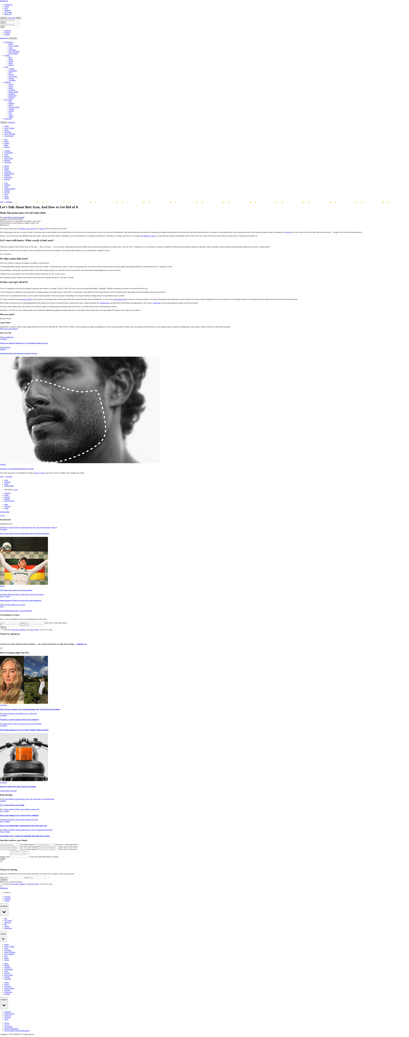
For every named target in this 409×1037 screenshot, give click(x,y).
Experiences (8, 4)
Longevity (12, 90)
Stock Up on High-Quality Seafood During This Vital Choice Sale (23, 826)
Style (6, 8)
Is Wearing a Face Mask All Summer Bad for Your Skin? (17, 469)
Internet (11, 65)
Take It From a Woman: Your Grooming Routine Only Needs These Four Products (24, 533)
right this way (81, 644)
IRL (5, 924)
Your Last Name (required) (29, 849)
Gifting (11, 117)
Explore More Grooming (8, 791)
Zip (21, 625)
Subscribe (11, 18)
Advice (11, 84)
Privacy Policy (34, 630)
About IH (7, 1012)
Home (11, 105)
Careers (6, 1025)
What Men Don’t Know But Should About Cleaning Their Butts (18, 353)
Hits (5, 919)
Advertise (7, 1017)
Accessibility (8, 1027)
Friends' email (4, 857)
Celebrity (12, 69)
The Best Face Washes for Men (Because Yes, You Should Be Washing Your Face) (24, 343)
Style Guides (13, 76)
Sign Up (3, 627)
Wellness (7, 10)
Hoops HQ (8, 14)
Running (11, 98)
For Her (11, 111)
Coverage (7, 922)
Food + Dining (14, 46)
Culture (6, 6)
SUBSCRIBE (9, 486)
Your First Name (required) (29, 847)
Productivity (13, 96)
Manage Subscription (11, 1029)
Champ (6, 926)
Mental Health (13, 92)
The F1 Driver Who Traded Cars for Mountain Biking (16, 590)
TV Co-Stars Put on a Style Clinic (12, 805)
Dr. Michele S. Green (148, 236)
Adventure (12, 50)
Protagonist (8, 928)
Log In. (15, 489)
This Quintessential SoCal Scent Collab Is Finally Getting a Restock (24, 730)
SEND (3, 859)
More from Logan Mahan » (9, 329)
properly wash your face (27, 229)
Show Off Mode (14, 52)
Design (11, 61)
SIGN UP (4, 880)
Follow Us (4, 18)
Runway (11, 75)
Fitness (11, 86)
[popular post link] (28, 527)
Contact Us (8, 1015)
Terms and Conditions (18, 630)
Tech (10, 113)
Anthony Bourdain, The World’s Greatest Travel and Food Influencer (21, 600)
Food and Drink (14, 107)
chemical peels (105, 303)
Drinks (11, 44)
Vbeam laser (157, 303)
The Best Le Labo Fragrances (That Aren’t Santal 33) (19, 719)
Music (11, 63)
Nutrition (12, 94)
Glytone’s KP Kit (26, 299)
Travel (11, 48)
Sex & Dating (13, 53)
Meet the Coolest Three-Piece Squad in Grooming (18, 786)
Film (10, 57)
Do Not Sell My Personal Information (17, 1031)
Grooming (12, 80)
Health (11, 88)
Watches (11, 78)
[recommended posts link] (24, 703)
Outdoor (11, 109)
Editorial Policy (9, 1014)
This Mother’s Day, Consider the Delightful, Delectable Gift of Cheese (25, 836)
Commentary (13, 71)
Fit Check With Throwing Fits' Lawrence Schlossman (16, 611)
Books (11, 59)
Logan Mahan (7, 217)
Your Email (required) (27, 845)
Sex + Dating (4, 811)
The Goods (8, 12)
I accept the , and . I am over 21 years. (28, 630)
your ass (42, 229)
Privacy (6, 1023)
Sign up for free (39, 473)
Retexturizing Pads (119, 299)
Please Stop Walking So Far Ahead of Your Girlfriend (19, 815)
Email (22, 623)
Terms (6, 1019)
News (10, 73)
